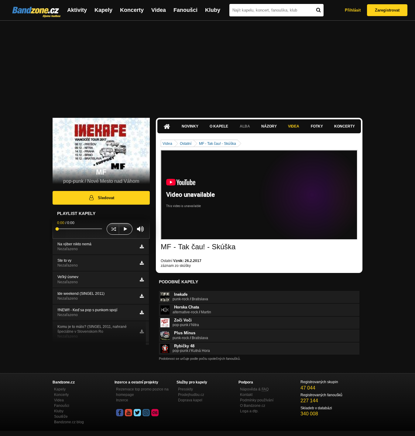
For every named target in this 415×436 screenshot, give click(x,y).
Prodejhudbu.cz (191, 395)
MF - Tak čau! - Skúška (217, 143)
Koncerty (132, 10)
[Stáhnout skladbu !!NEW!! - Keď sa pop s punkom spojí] (141, 312)
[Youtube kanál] (128, 412)
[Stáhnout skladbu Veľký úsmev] (141, 280)
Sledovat (106, 198)
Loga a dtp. (249, 411)
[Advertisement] (207, 66)
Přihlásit (353, 10)
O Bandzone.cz (252, 406)
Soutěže (61, 416)
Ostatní (185, 143)
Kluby (212, 10)
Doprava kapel (190, 400)
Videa (158, 10)
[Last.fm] (155, 412)
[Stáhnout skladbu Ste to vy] (141, 263)
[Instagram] (146, 412)
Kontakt (246, 395)
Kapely (103, 10)
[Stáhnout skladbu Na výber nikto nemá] (141, 246)
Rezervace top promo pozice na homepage (142, 392)
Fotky (317, 126)
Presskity (185, 389)
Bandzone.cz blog (69, 422)
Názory (269, 126)
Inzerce (122, 400)
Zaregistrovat (387, 10)
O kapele (219, 126)
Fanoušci (185, 10)
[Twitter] (137, 412)
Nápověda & (254, 389)
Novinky (190, 126)
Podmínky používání (256, 400)
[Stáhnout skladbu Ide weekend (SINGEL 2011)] (141, 296)
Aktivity (77, 10)
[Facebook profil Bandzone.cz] (119, 412)
